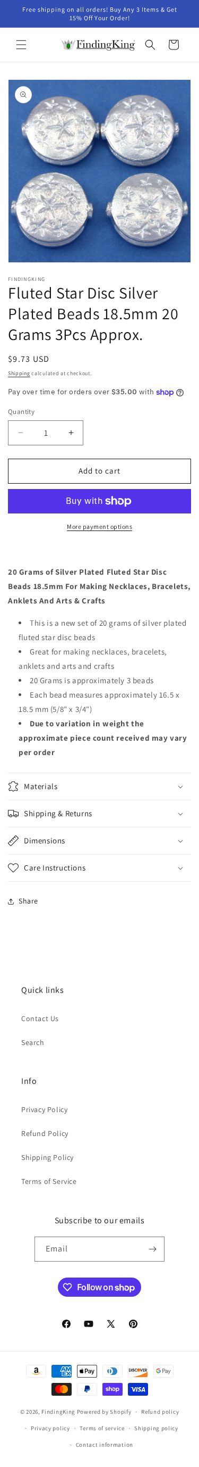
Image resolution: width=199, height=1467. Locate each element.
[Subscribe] (152, 1249)
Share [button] (28, 901)
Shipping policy (156, 1428)
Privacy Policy (44, 1109)
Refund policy (160, 1411)
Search (33, 1042)
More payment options (99, 527)
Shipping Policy (47, 1157)
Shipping (19, 373)
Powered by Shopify (104, 1411)
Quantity (21, 411)
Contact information (104, 1444)
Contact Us (40, 1018)
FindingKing (58, 1411)
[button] (21, 44)
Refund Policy (44, 1133)
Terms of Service (49, 1181)
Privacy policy (50, 1428)
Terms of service (102, 1428)
